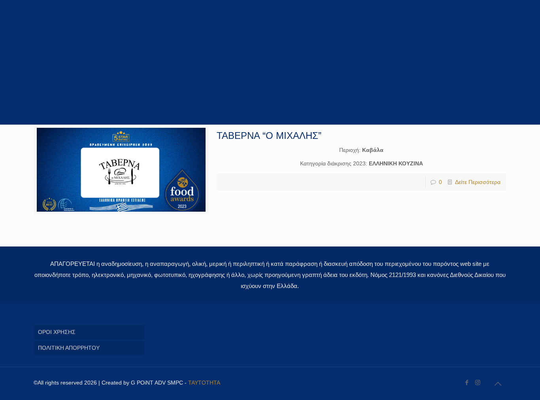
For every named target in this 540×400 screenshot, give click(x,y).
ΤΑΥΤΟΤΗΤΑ (204, 382)
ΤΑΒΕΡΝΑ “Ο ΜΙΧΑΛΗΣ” (269, 135)
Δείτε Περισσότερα (477, 182)
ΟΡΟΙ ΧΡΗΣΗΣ (57, 332)
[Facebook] (467, 382)
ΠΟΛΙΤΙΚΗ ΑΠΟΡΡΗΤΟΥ (69, 348)
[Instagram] (478, 382)
